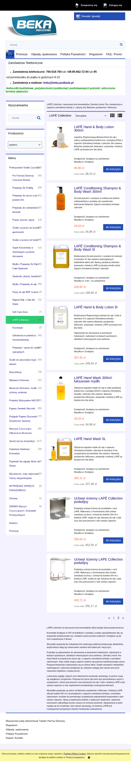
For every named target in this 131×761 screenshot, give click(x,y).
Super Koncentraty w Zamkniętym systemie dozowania (23, 252)
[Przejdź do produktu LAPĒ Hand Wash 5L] (60, 449)
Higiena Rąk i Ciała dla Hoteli (23, 302)
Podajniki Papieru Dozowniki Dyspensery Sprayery (23, 418)
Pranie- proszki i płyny (23, 220)
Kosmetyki (17, 327)
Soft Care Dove (20, 312)
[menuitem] (22, 54)
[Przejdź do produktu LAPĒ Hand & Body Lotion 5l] (60, 317)
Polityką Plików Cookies (75, 754)
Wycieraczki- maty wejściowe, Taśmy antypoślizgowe (24, 476)
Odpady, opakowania (17, 729)
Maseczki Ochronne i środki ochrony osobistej (23, 390)
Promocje (14, 531)
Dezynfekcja (15, 372)
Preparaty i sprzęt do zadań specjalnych (26, 349)
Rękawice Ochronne (19, 380)
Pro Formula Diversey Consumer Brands (23, 177)
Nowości (13, 523)
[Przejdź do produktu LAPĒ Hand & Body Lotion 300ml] (60, 137)
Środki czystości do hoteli (25, 240)
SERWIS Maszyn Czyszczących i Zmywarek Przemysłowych (22, 510)
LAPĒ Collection (20, 320)
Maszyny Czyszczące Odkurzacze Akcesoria (20, 430)
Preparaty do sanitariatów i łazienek (25, 209)
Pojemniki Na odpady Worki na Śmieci (24, 463)
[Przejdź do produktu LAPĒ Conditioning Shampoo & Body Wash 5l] (60, 256)
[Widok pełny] (120, 115)
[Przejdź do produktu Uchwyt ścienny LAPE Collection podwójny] (60, 570)
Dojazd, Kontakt (14, 738)
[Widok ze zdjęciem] (112, 115)
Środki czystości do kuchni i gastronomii (26, 230)
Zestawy (13, 498)
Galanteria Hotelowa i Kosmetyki (19, 451)
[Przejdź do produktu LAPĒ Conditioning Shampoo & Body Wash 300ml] (60, 198)
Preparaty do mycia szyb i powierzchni (25, 197)
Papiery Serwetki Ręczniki (22, 408)
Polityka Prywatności (17, 734)
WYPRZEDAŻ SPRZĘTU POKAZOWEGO (21, 488)
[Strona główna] (32, 24)
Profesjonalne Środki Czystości (24, 167)
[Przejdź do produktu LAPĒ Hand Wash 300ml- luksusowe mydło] (60, 388)
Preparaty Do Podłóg (22, 188)
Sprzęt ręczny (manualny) (22, 441)
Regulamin (11, 725)
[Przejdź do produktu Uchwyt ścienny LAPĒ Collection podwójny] (60, 509)
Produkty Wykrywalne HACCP (24, 400)
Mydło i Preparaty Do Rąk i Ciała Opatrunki (25, 266)
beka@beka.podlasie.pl (58, 82)
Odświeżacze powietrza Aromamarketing (24, 337)
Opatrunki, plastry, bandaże (26, 276)
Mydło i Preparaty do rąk (24, 284)
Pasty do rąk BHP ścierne (25, 292)
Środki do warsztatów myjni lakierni (22, 362)
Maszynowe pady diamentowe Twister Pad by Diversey (35, 721)
